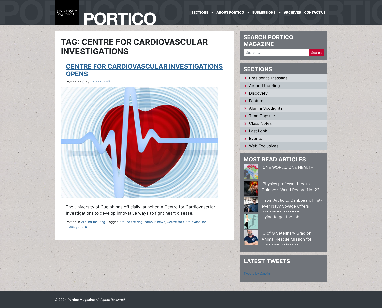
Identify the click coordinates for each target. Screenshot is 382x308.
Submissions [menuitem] (264, 12)
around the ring (131, 222)
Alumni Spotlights (265, 108)
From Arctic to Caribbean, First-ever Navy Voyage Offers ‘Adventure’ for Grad (292, 206)
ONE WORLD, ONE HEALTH (288, 167)
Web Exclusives (263, 146)
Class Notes (260, 123)
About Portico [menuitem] (230, 12)
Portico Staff (100, 82)
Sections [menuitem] (199, 12)
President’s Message (268, 78)
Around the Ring (93, 222)
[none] (202, 12)
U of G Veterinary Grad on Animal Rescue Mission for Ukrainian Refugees (286, 239)
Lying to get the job (281, 216)
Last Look (258, 131)
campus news (154, 222)
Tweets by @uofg (257, 273)
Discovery (258, 93)
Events (255, 138)
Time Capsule (262, 115)
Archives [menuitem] (292, 12)
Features (257, 100)
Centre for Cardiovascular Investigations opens (144, 70)
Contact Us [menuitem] (315, 12)
